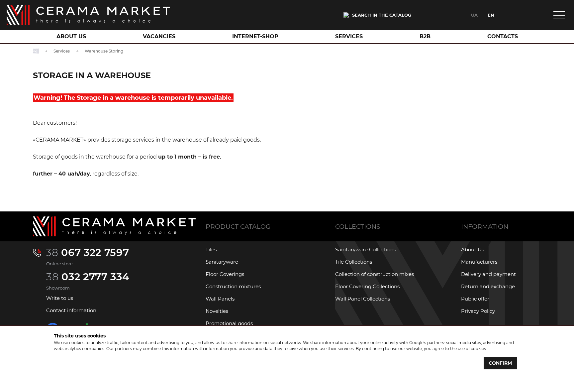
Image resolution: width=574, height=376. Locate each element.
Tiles (211, 249)
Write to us (59, 298)
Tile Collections (353, 262)
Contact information (71, 310)
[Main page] (88, 15)
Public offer (475, 299)
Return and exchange (488, 286)
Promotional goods (229, 323)
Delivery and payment (488, 274)
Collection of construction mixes (374, 274)
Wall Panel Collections (362, 299)
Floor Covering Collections (367, 286)
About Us (472, 249)
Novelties (217, 311)
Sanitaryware (222, 262)
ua (474, 15)
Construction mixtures (233, 286)
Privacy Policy (478, 311)
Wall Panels (220, 299)
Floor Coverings (225, 274)
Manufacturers (479, 262)
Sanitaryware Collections (365, 249)
